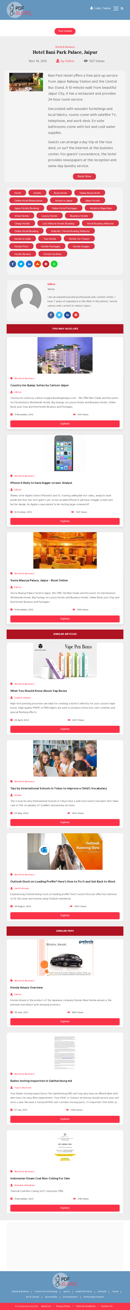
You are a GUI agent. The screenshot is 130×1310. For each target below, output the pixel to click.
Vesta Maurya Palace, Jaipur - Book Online (39, 580)
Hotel (18, 193)
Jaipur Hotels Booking (27, 208)
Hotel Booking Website (100, 224)
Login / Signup (103, 8)
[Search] (122, 9)
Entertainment (70, 1297)
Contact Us (106, 1306)
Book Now (84, 176)
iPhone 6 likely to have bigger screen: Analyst (41, 483)
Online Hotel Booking (26, 231)
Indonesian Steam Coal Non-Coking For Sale (40, 1178)
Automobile (51, 1297)
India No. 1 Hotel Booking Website (70, 231)
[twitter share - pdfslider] (21, 264)
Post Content (65, 31)
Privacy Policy (63, 1306)
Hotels (37, 193)
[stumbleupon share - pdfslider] (37, 264)
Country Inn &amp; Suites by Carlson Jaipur (39, 385)
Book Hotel (60, 193)
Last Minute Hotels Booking (58, 224)
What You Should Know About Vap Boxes (38, 691)
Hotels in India (23, 239)
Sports (66, 1292)
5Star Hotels (22, 216)
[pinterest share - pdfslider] (45, 264)
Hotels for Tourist (79, 239)
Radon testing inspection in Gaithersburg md (41, 1081)
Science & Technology (46, 1292)
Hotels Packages (50, 246)
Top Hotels (50, 239)
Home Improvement (93, 1297)
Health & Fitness (84, 1292)
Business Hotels (79, 216)
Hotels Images (81, 246)
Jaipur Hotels (92, 201)
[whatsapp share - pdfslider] (54, 264)
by (67, 61)
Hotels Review (23, 254)
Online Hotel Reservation (28, 201)
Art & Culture (32, 1297)
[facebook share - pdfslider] (12, 264)
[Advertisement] (65, 1245)
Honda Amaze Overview (26, 987)
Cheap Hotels (22, 224)
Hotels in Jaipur (63, 201)
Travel (115, 1292)
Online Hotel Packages (64, 208)
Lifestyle (102, 1292)
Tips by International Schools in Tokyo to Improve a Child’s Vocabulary (58, 788)
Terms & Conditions (85, 1306)
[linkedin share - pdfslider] (29, 264)
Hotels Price (21, 246)
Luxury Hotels (49, 216)
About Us (46, 1306)
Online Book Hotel (90, 193)
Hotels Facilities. (53, 254)
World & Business (65, 47)
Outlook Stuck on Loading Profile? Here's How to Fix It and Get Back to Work (62, 881)
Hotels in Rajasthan (101, 208)
